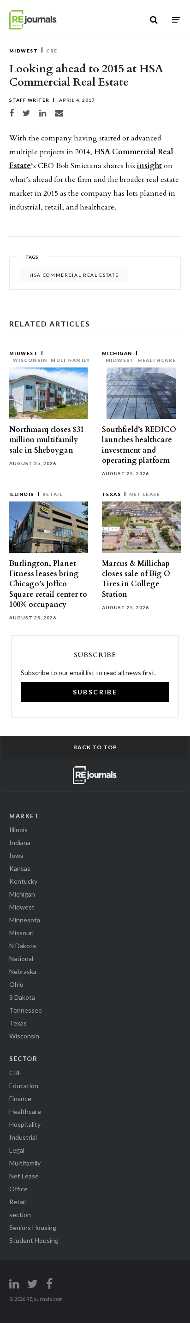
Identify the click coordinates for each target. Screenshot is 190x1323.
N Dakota (22, 946)
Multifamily (70, 360)
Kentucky (23, 881)
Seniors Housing (32, 1227)
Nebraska (22, 971)
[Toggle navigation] (176, 19)
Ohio (16, 984)
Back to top (95, 747)
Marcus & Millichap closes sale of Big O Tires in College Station (136, 579)
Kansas (19, 868)
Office (18, 1189)
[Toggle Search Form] (154, 20)
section (20, 1214)
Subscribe (95, 692)
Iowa (16, 855)
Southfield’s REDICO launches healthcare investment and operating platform (139, 445)
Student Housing (34, 1240)
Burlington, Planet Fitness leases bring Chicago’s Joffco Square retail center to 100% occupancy (48, 584)
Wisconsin (30, 360)
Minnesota (24, 920)
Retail (52, 494)
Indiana (19, 842)
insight (149, 166)
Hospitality (25, 1124)
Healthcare (157, 360)
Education (23, 1086)
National (21, 958)
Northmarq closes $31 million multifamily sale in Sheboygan (46, 440)
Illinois (21, 494)
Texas (111, 494)
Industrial (23, 1137)
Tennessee (25, 1010)
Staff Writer (29, 100)
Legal (16, 1150)
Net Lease (144, 494)
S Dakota (22, 997)
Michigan (117, 353)
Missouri (21, 933)
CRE (51, 50)
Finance (20, 1098)
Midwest (23, 50)
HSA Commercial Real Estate (74, 275)
